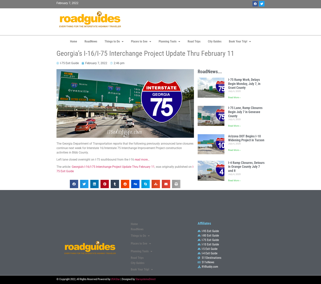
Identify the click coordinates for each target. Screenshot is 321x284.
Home (73, 41)
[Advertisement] (196, 21)
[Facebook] (255, 3)
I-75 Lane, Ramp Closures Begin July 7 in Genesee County (245, 112)
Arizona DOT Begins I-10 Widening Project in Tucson (246, 138)
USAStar (115, 279)
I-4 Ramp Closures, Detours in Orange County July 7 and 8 (246, 167)
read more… (142, 159)
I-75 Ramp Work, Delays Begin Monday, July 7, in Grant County (244, 84)
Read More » (234, 97)
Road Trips (194, 41)
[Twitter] (262, 3)
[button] (74, 184)
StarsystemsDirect (145, 279)
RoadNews (91, 41)
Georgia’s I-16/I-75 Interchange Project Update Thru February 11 (113, 167)
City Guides (214, 41)
